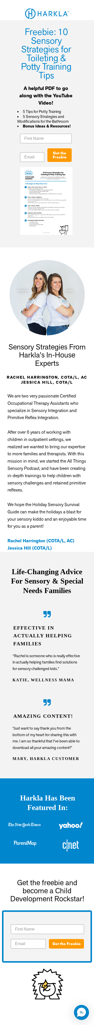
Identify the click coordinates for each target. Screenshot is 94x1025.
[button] (81, 1012)
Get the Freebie (60, 155)
